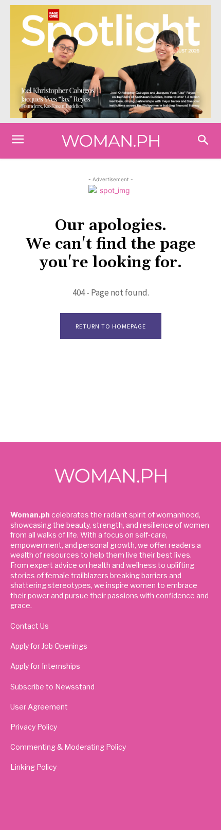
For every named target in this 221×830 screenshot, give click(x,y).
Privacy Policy (33, 726)
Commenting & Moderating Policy (68, 746)
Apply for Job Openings (48, 646)
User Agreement (39, 706)
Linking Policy (33, 767)
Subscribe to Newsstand (52, 686)
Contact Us (29, 625)
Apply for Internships (45, 666)
